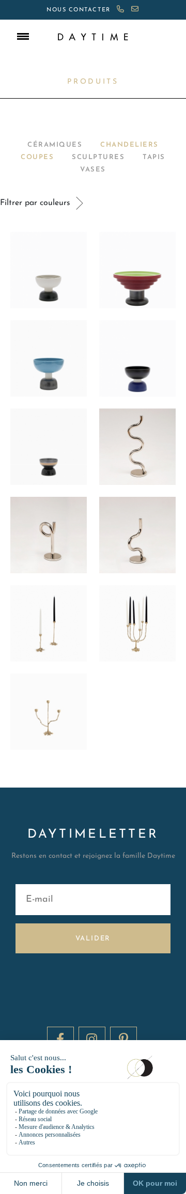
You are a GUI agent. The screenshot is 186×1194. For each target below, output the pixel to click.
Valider (93, 938)
